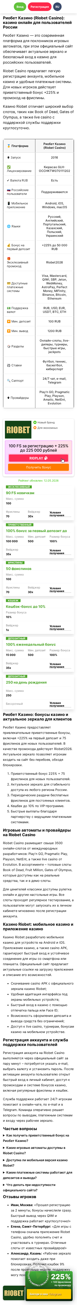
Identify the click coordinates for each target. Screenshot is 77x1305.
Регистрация (40, 6)
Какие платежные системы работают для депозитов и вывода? (37, 1175)
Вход (20, 6)
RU (57, 6)
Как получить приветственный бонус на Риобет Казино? (36, 1138)
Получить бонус (38, 467)
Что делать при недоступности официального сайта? (29, 1187)
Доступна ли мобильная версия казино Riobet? (35, 1162)
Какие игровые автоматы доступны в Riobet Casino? (34, 1150)
